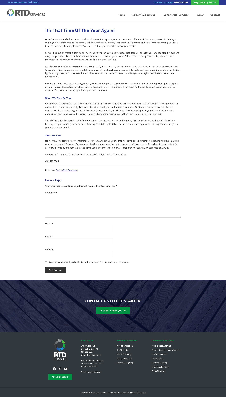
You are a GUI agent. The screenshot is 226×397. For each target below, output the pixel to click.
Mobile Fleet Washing (161, 346)
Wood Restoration (125, 346)
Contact (215, 14)
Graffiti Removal (159, 354)
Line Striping (157, 358)
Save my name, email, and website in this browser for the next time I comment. (88, 262)
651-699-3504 (181, 2)
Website (49, 249)
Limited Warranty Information (133, 392)
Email (48, 236)
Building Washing (159, 362)
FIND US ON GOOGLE (60, 377)
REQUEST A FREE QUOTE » (113, 310)
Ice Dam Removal (124, 358)
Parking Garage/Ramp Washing (166, 350)
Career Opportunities (90, 372)
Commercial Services (176, 14)
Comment (51, 192)
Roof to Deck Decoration (67, 170)
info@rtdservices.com (90, 355)
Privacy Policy (114, 392)
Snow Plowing (158, 371)
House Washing (124, 354)
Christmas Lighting (125, 362)
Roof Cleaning (123, 350)
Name (49, 223)
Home (121, 14)
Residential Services (143, 14)
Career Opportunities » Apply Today (23, 2)
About (200, 14)
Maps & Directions (89, 366)
